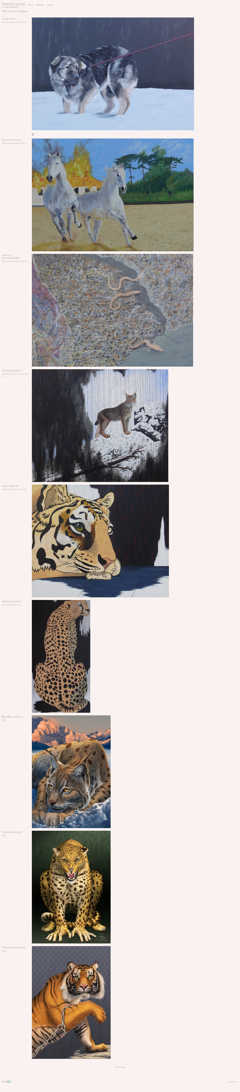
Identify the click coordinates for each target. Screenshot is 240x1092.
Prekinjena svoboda (14, 947)
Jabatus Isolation (11, 601)
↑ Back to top (120, 1067)
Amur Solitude (10, 486)
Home (30, 5)
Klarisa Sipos (13, 4)
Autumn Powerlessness (11, 256)
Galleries (40, 5)
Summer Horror (11, 139)
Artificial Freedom (12, 370)
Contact (49, 5)
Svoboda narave (12, 832)
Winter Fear (9, 18)
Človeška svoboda (12, 716)
